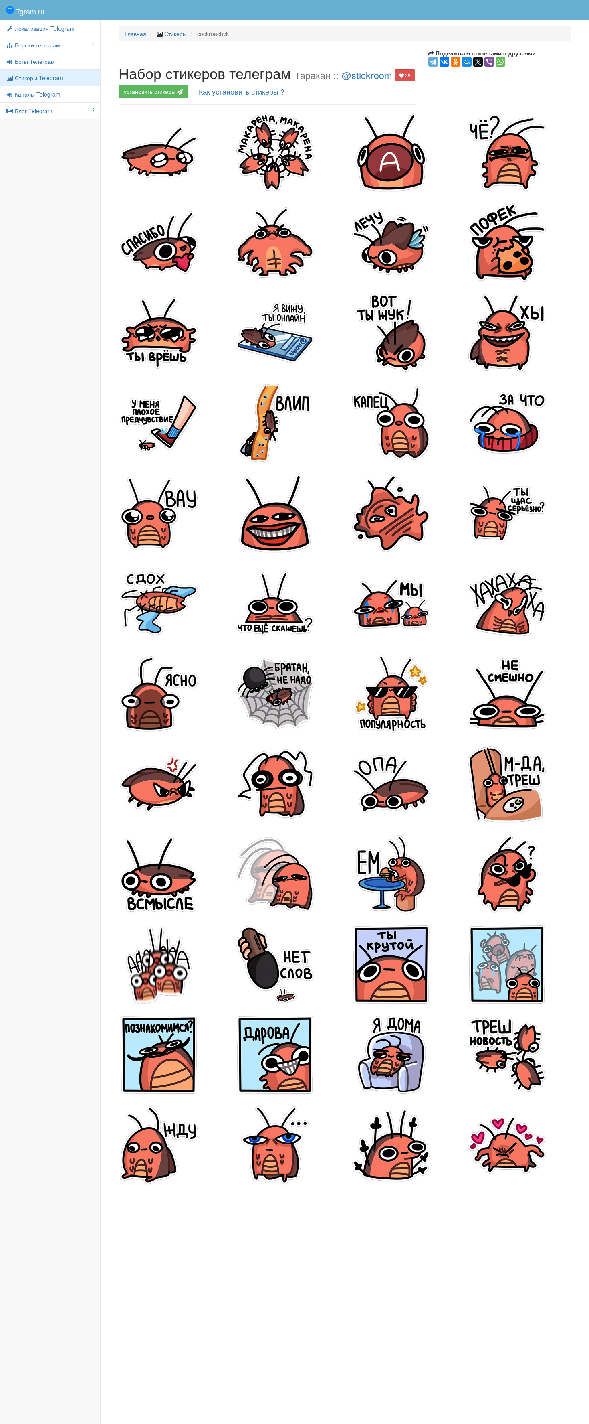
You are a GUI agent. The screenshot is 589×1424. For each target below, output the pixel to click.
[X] (478, 62)
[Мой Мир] (467, 62)
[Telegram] (433, 62)
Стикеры (175, 34)
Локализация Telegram (44, 28)
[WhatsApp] (500, 62)
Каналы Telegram (37, 94)
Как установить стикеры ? (241, 91)
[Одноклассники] (455, 62)
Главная (135, 34)
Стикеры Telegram (38, 78)
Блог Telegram (32, 111)
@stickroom (367, 75)
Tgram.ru (29, 11)
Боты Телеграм (34, 61)
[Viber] (489, 62)
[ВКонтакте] (444, 62)
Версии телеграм (36, 45)
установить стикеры (150, 91)
